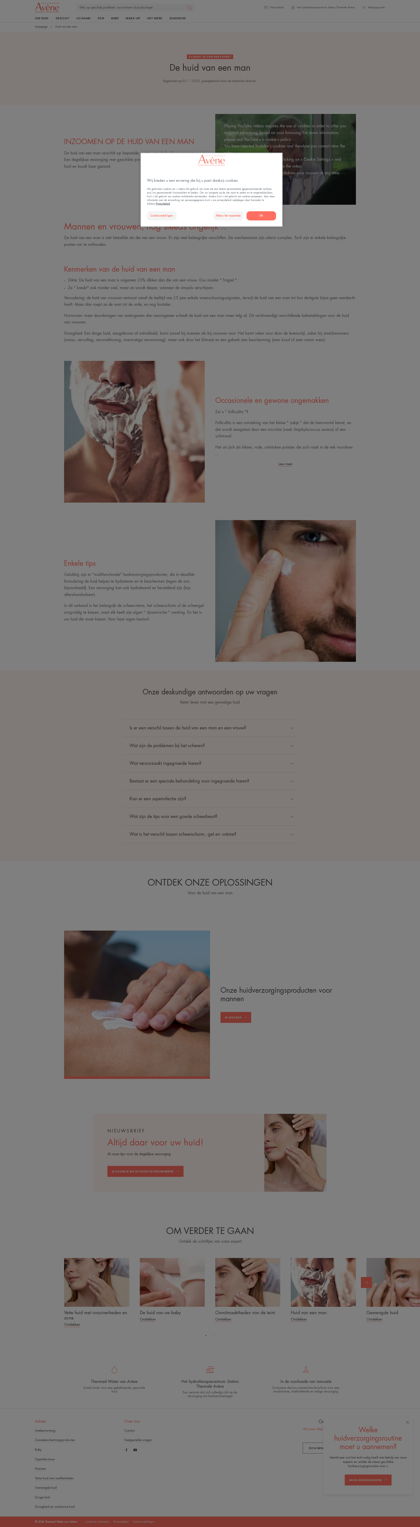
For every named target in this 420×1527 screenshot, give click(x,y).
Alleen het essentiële (228, 216)
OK (261, 216)
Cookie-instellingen (161, 216)
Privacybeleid (163, 204)
